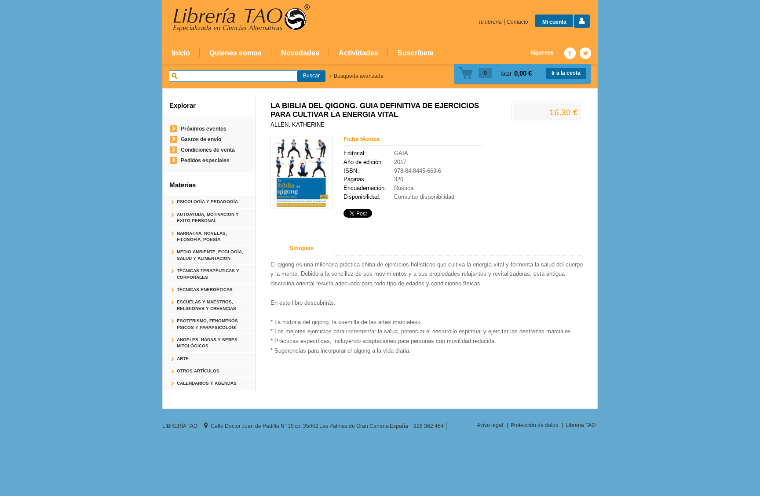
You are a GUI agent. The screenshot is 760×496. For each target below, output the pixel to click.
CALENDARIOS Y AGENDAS (207, 383)
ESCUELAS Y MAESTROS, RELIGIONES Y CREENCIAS (206, 304)
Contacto (517, 22)
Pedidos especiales (205, 160)
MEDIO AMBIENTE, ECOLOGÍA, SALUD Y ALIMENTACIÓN (210, 254)
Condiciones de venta (208, 150)
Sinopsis (301, 248)
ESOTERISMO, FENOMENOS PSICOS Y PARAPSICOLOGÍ (207, 323)
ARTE (183, 358)
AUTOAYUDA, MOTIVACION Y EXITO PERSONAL (208, 217)
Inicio (181, 53)
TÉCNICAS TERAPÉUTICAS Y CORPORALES (208, 273)
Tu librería (490, 22)
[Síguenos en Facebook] (569, 53)
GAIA (401, 153)
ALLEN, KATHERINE (297, 124)
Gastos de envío (201, 139)
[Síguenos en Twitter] (585, 53)
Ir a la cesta (566, 73)
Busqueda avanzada (359, 76)
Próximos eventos (204, 128)
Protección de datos (534, 425)
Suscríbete (416, 53)
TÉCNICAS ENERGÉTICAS (205, 289)
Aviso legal (490, 425)
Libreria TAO (581, 425)
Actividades (358, 53)
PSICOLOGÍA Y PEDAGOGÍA (207, 201)
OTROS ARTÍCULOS (198, 370)
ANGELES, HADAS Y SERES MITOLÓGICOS (207, 342)
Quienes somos (235, 53)
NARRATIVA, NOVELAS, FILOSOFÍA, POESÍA (202, 236)
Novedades (300, 53)
